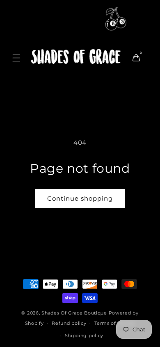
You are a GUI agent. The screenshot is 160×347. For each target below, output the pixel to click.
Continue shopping (80, 198)
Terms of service (114, 323)
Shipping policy (84, 335)
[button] (16, 58)
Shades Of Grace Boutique (75, 313)
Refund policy (69, 323)
